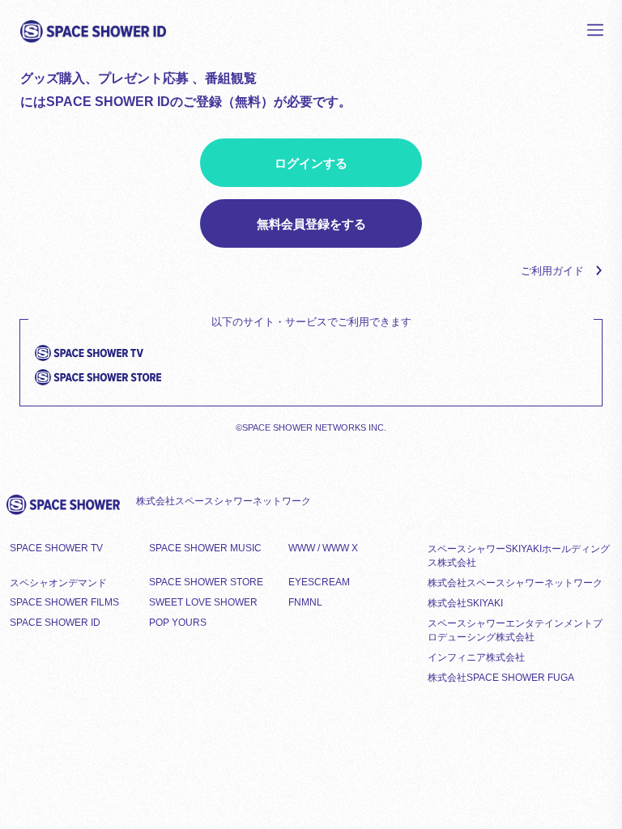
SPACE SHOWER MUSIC (205, 548)
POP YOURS (178, 622)
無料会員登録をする (311, 224)
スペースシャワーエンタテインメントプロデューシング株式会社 (515, 630)
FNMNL (305, 602)
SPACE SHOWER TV (56, 548)
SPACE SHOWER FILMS (64, 602)
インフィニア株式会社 (476, 657)
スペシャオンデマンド (58, 583)
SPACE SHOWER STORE (206, 582)
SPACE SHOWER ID (55, 622)
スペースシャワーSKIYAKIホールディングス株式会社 (519, 555)
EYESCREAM (319, 582)
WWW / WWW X (323, 548)
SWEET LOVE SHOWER (203, 602)
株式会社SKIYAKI (465, 603)
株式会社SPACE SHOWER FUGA (501, 677)
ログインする (311, 163)
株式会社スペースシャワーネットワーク (515, 583)
